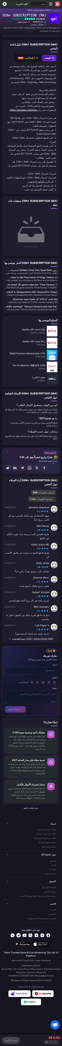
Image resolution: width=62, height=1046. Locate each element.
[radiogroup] (43, 511)
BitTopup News (49, 847)
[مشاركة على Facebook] (44, 468)
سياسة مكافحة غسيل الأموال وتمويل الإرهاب (38, 896)
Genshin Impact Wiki (46, 829)
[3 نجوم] (43, 682)
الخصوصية (52, 914)
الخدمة (53, 909)
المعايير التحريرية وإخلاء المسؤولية (42, 918)
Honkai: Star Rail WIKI (46, 834)
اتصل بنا (53, 869)
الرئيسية (56, 10)
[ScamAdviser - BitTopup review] (43, 993)
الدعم (53, 865)
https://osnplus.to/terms (23, 110)
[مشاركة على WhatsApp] (30, 468)
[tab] (49, 58)
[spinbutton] (51, 1042)
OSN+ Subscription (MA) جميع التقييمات (32, 638)
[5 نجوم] (31, 682)
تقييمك (54, 688)
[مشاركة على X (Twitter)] (37, 468)
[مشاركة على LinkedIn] (15, 468)
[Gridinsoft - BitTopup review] (19, 993)
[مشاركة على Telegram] (22, 468)
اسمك (54, 665)
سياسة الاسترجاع (49, 887)
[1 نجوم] (54, 682)
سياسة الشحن (50, 891)
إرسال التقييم (14, 709)
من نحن (53, 860)
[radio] (47, 511)
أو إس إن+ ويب (35, 181)
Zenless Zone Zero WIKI (45, 838)
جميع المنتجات (50, 873)
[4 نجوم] (37, 682)
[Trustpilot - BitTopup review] (31, 1002)
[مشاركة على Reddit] (8, 468)
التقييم (54, 677)
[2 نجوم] (48, 682)
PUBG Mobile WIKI (47, 842)
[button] (31, 823)
